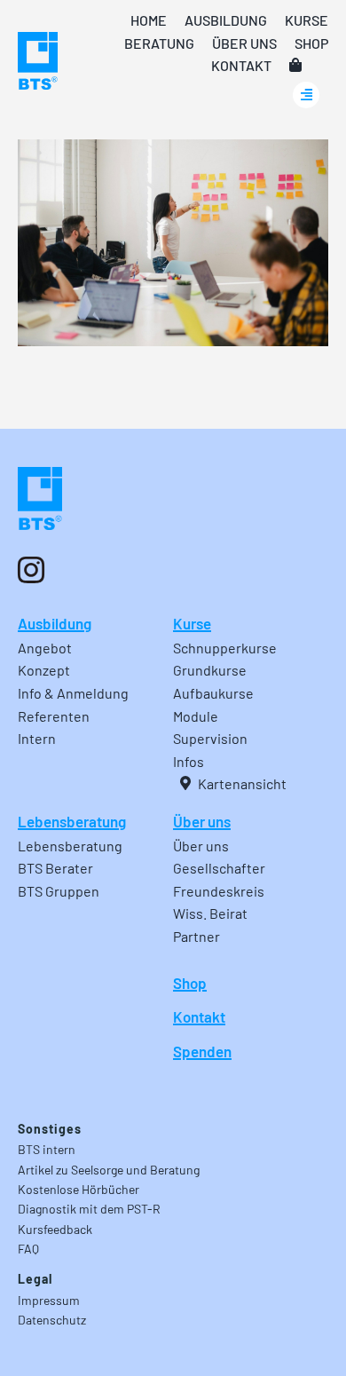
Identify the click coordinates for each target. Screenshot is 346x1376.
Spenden (202, 1051)
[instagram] (31, 570)
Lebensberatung (72, 821)
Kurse (192, 623)
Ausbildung (54, 623)
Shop (190, 983)
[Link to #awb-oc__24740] (306, 95)
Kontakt (199, 1016)
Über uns (202, 821)
